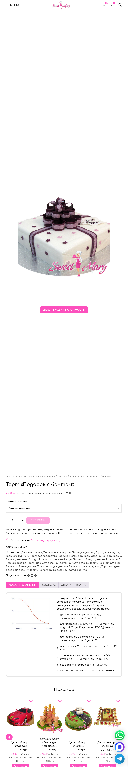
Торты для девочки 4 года (55, 559)
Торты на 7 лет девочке (74, 563)
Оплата (66, 585)
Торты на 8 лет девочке (105, 563)
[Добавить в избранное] (31, 701)
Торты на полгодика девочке (48, 570)
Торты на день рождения (84, 566)
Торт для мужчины (17, 556)
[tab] (22, 585)
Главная (11, 476)
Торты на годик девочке (52, 566)
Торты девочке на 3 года (22, 559)
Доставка (49, 585)
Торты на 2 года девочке (89, 559)
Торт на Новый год (70, 556)
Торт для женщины (107, 552)
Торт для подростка (43, 556)
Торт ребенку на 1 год (98, 556)
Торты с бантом (68, 476)
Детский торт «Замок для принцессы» (49, 742)
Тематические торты (41, 476)
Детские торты (32, 552)
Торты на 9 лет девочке (21, 566)
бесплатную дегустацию (47, 540)
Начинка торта (16, 501)
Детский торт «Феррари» (20, 744)
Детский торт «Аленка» (107, 744)
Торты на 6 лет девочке (42, 563)
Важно (81, 585)
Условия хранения (22, 585)
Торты (22, 476)
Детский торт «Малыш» (78, 744)
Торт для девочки (83, 552)
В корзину (38, 520)
